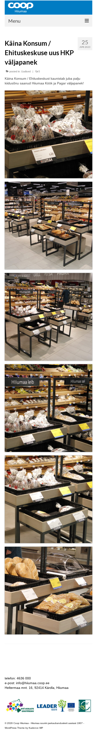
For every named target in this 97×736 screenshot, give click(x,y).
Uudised (26, 71)
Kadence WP (36, 728)
